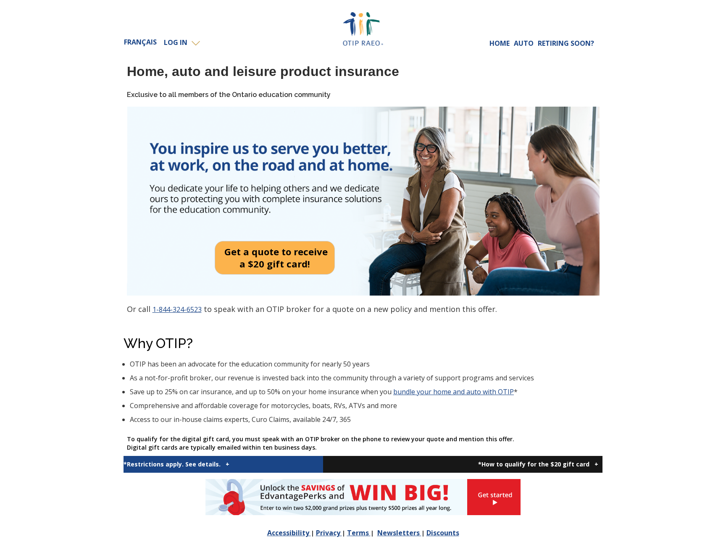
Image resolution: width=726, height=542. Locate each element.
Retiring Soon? (566, 43)
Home (499, 43)
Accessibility (289, 532)
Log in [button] (177, 42)
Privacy (329, 532)
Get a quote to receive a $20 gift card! (275, 257)
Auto (524, 43)
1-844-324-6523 (177, 309)
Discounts (442, 532)
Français (140, 42)
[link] (363, 497)
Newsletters (399, 532)
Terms (359, 532)
